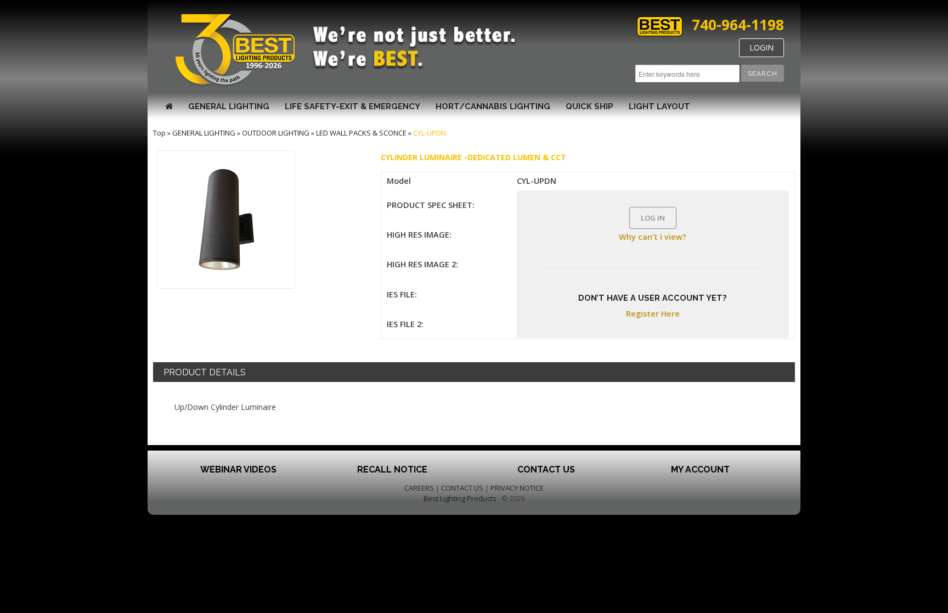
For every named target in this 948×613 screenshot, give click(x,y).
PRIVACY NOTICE (517, 488)
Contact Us (546, 469)
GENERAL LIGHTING (228, 106)
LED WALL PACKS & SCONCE (361, 133)
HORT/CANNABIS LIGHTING (493, 106)
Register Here (653, 313)
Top (159, 133)
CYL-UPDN (429, 133)
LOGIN (761, 47)
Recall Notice (392, 469)
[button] (762, 73)
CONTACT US (462, 488)
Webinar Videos (238, 469)
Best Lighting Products (460, 498)
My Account (700, 469)
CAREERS (419, 488)
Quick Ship (589, 106)
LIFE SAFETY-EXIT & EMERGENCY (352, 106)
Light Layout (659, 106)
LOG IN (653, 218)
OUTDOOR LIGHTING (275, 133)
